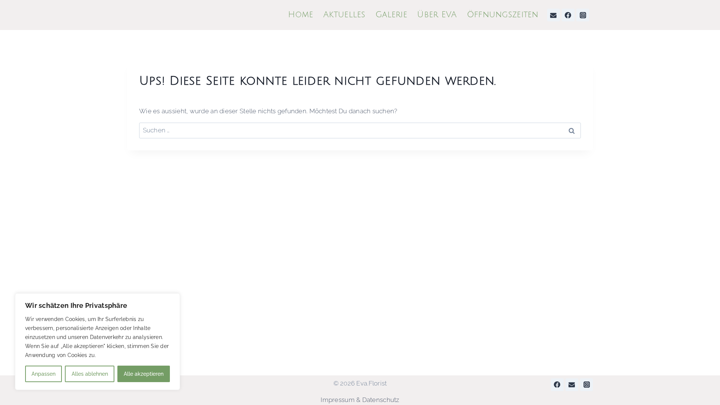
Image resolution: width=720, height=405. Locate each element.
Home (301, 14)
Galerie (391, 14)
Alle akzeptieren (144, 374)
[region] (97, 341)
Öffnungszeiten (502, 14)
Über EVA (437, 14)
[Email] (553, 15)
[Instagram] (582, 15)
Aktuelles (344, 14)
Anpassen (44, 374)
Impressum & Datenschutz (360, 400)
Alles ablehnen (90, 374)
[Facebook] (568, 15)
